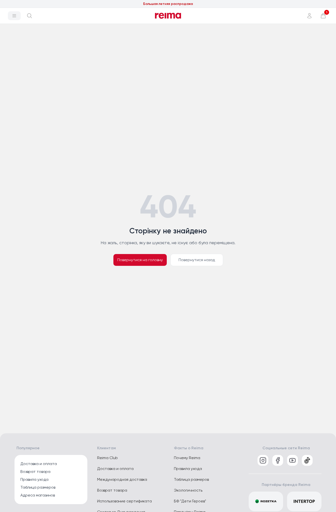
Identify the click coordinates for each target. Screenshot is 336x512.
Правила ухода (34, 479)
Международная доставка (122, 479)
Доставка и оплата (38, 463)
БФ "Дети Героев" (190, 501)
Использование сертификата (124, 501)
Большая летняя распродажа (168, 4)
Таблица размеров (37, 487)
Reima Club (107, 457)
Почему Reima (187, 457)
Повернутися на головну (140, 259)
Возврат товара (35, 471)
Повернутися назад (197, 259)
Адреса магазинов (37, 495)
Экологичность (188, 490)
